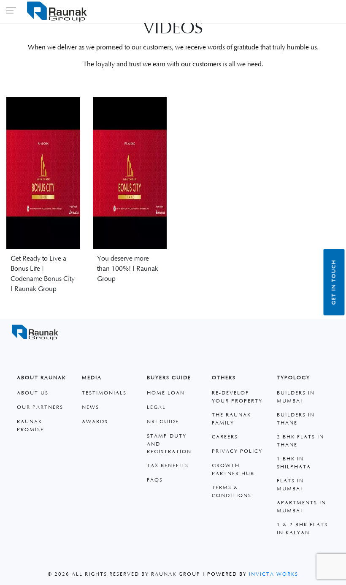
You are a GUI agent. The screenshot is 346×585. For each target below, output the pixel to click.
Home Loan (166, 393)
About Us (33, 393)
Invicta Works (273, 574)
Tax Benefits (168, 465)
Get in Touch (334, 282)
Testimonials (104, 393)
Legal (156, 407)
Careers (225, 437)
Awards (95, 421)
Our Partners (40, 407)
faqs (155, 480)
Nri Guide (163, 421)
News (90, 407)
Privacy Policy (237, 451)
